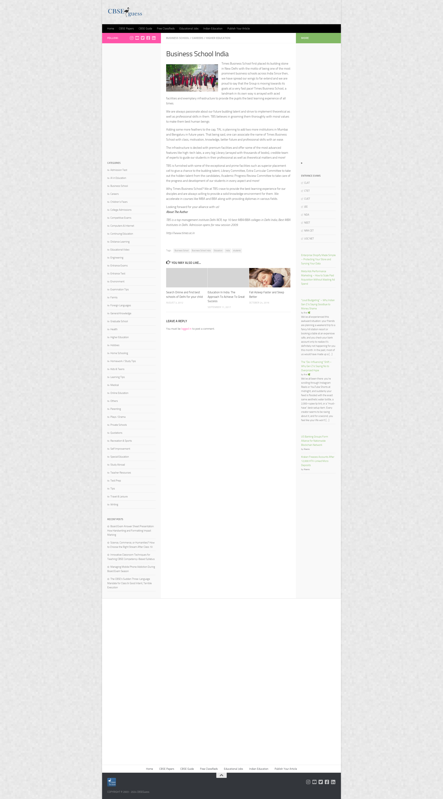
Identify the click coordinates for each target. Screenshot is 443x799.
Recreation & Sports (121, 440)
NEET (307, 222)
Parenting (115, 408)
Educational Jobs (188, 28)
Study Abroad (117, 464)
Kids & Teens (117, 369)
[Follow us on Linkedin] (154, 38)
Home (110, 28)
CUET (307, 198)
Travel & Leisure (119, 496)
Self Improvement (120, 448)
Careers (197, 38)
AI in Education (118, 178)
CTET (307, 190)
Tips (112, 488)
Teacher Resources (120, 472)
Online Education (119, 393)
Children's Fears (119, 201)
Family (113, 297)
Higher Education (218, 38)
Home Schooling (119, 353)
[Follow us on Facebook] (148, 38)
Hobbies (114, 345)
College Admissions (121, 209)
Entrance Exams (119, 265)
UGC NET (309, 238)
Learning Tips (117, 377)
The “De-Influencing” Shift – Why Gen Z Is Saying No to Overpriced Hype (316, 366)
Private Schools (118, 424)
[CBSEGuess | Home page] (125, 12)
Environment (117, 281)
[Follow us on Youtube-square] (137, 38)
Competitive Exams (120, 217)
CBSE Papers (126, 28)
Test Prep (115, 480)
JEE (306, 206)
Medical (114, 385)
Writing (114, 504)
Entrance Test (117, 273)
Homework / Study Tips (123, 361)
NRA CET (309, 230)
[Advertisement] (131, 100)
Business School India (201, 250)
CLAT (307, 182)
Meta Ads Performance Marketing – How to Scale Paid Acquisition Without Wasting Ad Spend (318, 277)
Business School (177, 38)
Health (113, 329)
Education (218, 250)
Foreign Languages (120, 305)
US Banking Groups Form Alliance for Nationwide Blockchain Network (314, 441)
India (228, 250)
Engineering (116, 257)
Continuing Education (121, 233)
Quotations (116, 432)
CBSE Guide (145, 28)
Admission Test (118, 170)
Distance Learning (120, 241)
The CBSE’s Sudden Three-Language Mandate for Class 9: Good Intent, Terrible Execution (129, 583)
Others (114, 401)
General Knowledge (120, 313)
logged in (186, 328)
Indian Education (213, 28)
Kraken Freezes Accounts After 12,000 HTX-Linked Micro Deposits (317, 461)
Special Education (119, 456)
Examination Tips (119, 289)
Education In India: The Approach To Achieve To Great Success (226, 297)
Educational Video (119, 249)
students (237, 250)
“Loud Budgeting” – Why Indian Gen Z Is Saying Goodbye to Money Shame (318, 304)
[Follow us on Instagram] (131, 38)
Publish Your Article (238, 28)
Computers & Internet (122, 225)
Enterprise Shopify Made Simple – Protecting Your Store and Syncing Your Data (318, 259)
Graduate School (119, 321)
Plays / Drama (117, 416)
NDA (306, 214)
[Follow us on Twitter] (143, 38)
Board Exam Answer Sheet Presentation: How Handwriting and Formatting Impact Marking (130, 530)
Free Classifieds (166, 28)
